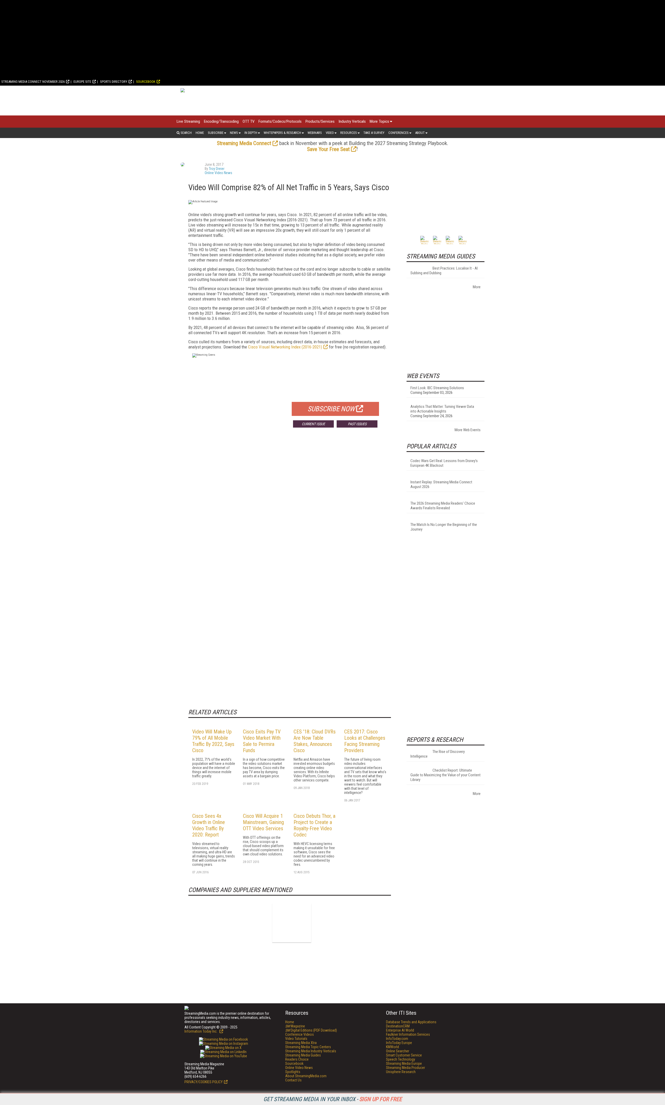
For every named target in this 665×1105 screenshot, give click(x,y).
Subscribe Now (331, 409)
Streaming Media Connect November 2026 (33, 82)
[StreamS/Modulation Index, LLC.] (292, 922)
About (420, 133)
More (477, 287)
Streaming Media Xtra (301, 1043)
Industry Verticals (352, 121)
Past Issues (357, 424)
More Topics (379, 121)
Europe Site (82, 82)
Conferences (398, 133)
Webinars (315, 133)
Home (200, 133)
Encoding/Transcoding (221, 121)
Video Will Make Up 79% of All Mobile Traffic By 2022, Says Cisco (213, 741)
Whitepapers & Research (282, 133)
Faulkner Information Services (408, 1034)
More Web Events (468, 430)
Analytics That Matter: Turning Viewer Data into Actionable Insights (442, 409)
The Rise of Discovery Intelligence (437, 754)
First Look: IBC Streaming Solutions (437, 388)
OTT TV (249, 121)
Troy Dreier (216, 169)
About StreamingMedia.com (306, 1076)
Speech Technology (400, 1059)
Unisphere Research (401, 1072)
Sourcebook (145, 82)
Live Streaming (188, 121)
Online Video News (218, 173)
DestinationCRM (398, 1026)
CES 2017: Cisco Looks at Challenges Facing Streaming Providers (364, 741)
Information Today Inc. (201, 1031)
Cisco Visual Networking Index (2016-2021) (285, 346)
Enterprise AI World (400, 1030)
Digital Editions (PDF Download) (311, 1030)
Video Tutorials (296, 1039)
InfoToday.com (397, 1039)
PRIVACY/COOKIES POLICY (203, 1082)
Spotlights (292, 1072)
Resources (348, 133)
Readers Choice (297, 1059)
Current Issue (313, 424)
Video (330, 133)
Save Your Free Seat (328, 149)
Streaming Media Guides (303, 1055)
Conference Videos (299, 1034)
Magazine (295, 1026)
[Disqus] (289, 508)
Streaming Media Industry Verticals (310, 1051)
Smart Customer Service (404, 1055)
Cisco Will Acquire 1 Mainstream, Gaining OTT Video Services (263, 822)
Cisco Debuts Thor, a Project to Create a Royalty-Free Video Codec (314, 825)
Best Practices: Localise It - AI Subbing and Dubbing (444, 270)
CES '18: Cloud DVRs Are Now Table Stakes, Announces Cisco (315, 741)
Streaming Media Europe (404, 1063)
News (234, 133)
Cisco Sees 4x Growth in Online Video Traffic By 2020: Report (208, 825)
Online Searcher (397, 1051)
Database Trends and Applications (411, 1022)
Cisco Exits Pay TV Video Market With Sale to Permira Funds (262, 741)
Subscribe (215, 133)
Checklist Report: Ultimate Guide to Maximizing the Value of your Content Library (445, 775)
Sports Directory (113, 82)
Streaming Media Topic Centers (308, 1047)
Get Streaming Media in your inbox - (332, 1099)
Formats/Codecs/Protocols (280, 121)
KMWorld (392, 1047)
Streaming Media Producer (405, 1068)
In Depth (250, 133)
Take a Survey (373, 133)
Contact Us (293, 1080)
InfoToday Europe (399, 1043)
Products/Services (320, 121)
